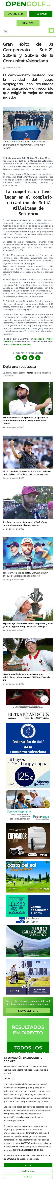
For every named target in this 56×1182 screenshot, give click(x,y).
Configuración (28, 1171)
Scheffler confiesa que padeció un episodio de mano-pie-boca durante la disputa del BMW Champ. (25, 420)
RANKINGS (28, 23)
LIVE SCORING (15, 14)
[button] (6, 31)
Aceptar (28, 1165)
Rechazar (28, 1177)
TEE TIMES (41, 14)
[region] (28, 1117)
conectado (29, 373)
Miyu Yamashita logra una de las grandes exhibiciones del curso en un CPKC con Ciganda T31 (26, 677)
